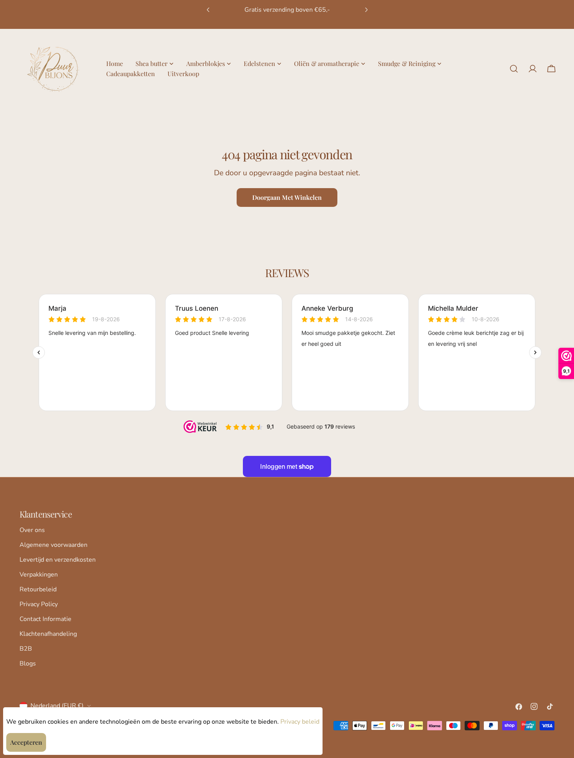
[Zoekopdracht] (514, 69)
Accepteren (26, 742)
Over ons (32, 530)
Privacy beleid (299, 721)
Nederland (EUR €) (57, 705)
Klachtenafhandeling (48, 634)
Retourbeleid (38, 589)
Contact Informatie (45, 619)
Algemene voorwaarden (53, 545)
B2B (26, 648)
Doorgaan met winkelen (287, 197)
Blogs (28, 663)
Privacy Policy (39, 604)
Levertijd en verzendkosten (58, 559)
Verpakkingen (39, 574)
